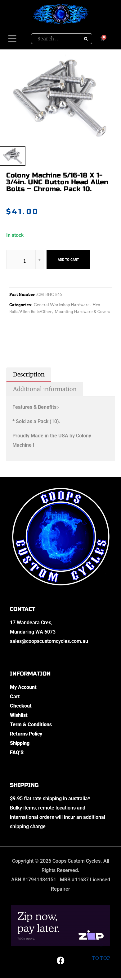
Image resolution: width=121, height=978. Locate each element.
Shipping (19, 743)
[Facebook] (60, 960)
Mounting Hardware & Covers (82, 311)
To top (101, 958)
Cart (15, 696)
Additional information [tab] (45, 389)
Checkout (21, 706)
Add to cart (68, 259)
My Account (23, 687)
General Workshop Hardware (62, 304)
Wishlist (19, 715)
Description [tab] (29, 374)
